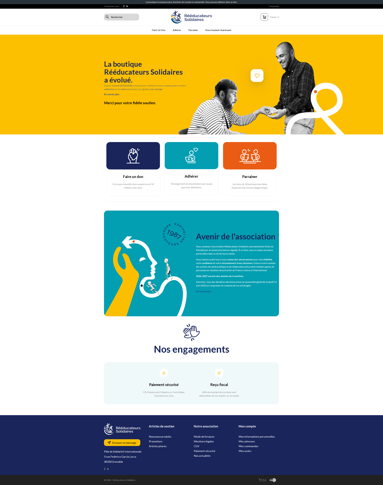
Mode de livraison (204, 436)
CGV (196, 446)
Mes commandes (248, 446)
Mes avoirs (245, 451)
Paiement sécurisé (204, 451)
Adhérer (177, 30)
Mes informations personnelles (257, 436)
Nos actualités (202, 455)
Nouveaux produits (160, 436)
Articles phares (158, 446)
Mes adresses (247, 441)
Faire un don (158, 30)
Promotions (155, 441)
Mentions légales (204, 441)
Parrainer (193, 30)
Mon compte (247, 426)
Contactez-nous (111, 6)
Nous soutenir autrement (218, 30)
